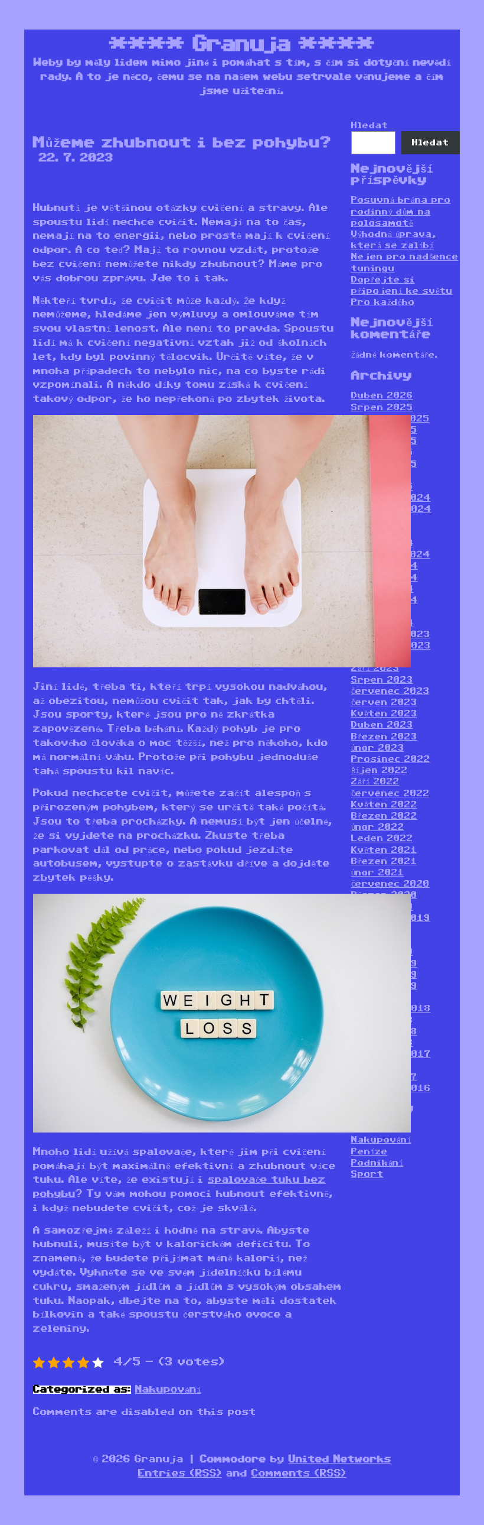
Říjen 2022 (379, 770)
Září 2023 (375, 668)
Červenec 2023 (390, 691)
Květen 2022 (384, 805)
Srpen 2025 (382, 407)
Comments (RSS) (298, 1473)
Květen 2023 (384, 714)
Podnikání (377, 1163)
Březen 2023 (384, 737)
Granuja (242, 44)
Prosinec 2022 (390, 759)
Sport (367, 1174)
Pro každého (383, 302)
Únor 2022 (377, 827)
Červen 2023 (384, 702)
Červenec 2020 (390, 884)
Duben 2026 (382, 396)
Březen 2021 (384, 861)
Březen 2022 (384, 816)
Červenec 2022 (390, 793)
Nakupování (168, 1390)
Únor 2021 (377, 873)
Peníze (369, 1152)
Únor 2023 (377, 748)
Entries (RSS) (180, 1473)
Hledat (369, 125)
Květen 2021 (384, 850)
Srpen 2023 (382, 680)
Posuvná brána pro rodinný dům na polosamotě (401, 211)
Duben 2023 (382, 725)
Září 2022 (375, 782)
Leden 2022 (382, 838)
